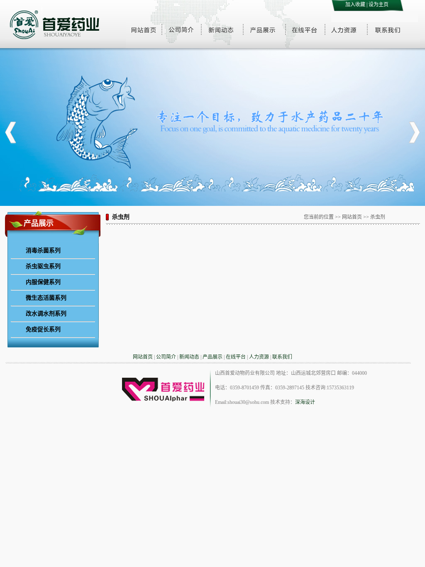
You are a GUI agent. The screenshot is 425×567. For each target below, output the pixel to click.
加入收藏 (355, 4)
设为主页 (378, 4)
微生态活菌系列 (46, 297)
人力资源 (259, 357)
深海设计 (305, 402)
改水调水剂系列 (46, 313)
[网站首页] (143, 29)
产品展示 (212, 357)
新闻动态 (189, 357)
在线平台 (236, 357)
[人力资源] (346, 29)
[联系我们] (388, 29)
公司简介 (166, 357)
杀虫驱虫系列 (43, 266)
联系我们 (282, 357)
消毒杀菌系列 (43, 250)
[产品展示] (264, 29)
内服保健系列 (43, 282)
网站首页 (143, 357)
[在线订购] (305, 29)
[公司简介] (181, 29)
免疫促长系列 (43, 329)
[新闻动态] (221, 29)
